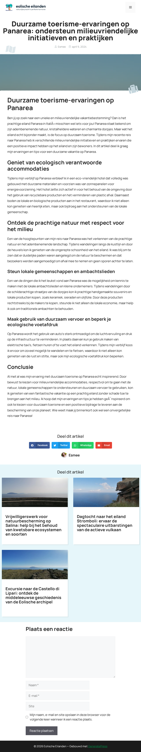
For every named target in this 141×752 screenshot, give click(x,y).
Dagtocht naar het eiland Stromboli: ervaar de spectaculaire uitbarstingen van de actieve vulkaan (104, 523)
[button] (39, 445)
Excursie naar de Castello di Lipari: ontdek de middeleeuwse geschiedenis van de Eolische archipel (33, 595)
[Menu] (130, 7)
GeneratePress (97, 746)
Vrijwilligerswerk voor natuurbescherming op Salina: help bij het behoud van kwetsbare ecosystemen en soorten (34, 525)
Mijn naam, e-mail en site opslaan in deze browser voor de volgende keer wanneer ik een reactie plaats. (70, 717)
